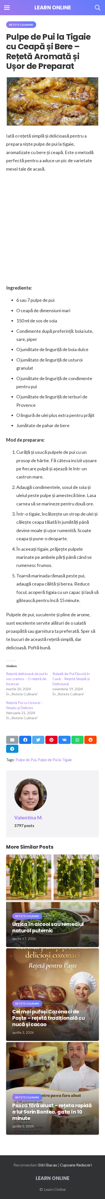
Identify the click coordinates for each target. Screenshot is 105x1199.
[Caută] (97, 7)
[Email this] (12, 740)
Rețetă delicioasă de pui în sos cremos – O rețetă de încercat (27, 678)
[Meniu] (7, 7)
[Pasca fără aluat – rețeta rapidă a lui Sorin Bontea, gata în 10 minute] (52, 1045)
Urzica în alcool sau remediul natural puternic (48, 927)
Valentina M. (28, 817)
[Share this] (25, 740)
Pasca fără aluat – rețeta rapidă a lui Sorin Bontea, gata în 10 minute (52, 1112)
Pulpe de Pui (26, 760)
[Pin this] (51, 740)
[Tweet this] (38, 740)
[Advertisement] (52, 229)
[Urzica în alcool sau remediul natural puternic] (52, 858)
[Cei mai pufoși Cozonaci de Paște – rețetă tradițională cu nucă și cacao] (52, 951)
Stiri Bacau (47, 1164)
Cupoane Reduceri (76, 1164)
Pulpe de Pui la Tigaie (54, 760)
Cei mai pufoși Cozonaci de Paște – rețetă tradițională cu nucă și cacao (48, 1018)
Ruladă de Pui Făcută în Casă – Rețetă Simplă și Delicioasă (71, 678)
